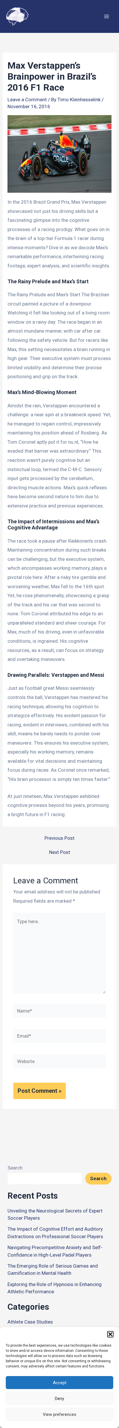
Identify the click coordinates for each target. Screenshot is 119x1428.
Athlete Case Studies (30, 1322)
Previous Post (59, 838)
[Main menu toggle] (107, 16)
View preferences (59, 1414)
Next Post (59, 852)
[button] (110, 1334)
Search (15, 1168)
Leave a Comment (27, 99)
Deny (59, 1398)
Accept (59, 1382)
